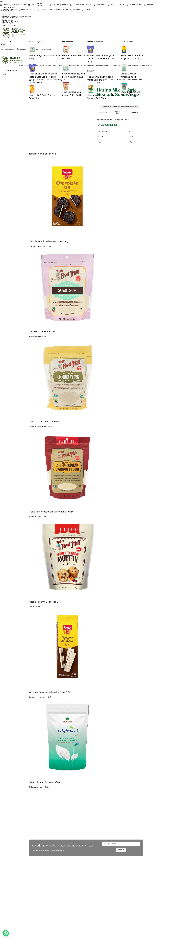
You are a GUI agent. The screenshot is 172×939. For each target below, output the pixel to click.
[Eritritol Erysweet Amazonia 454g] (124, 67)
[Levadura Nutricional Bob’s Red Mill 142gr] (124, 86)
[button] (6, 933)
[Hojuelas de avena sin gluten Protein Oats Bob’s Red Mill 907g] (32, 67)
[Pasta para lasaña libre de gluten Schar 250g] (124, 49)
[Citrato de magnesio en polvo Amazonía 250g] (65, 67)
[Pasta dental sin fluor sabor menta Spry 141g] (90, 71)
